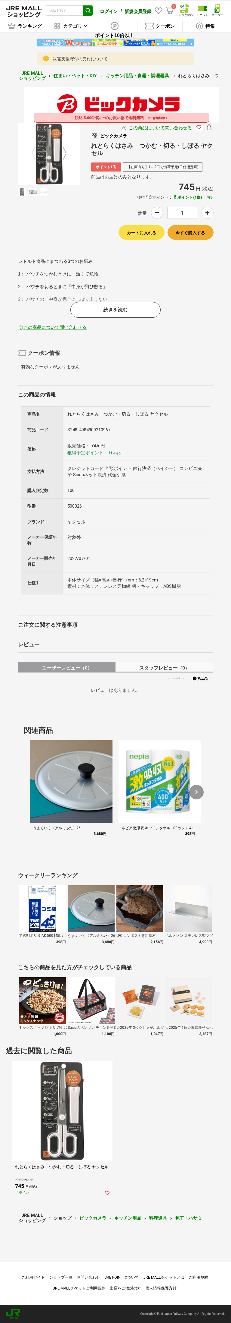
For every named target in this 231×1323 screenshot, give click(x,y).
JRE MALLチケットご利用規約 (79, 1288)
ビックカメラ (92, 1218)
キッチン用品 (127, 1218)
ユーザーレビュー (67, 668)
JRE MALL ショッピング (32, 76)
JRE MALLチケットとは (163, 1277)
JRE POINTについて (121, 1277)
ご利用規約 (198, 1277)
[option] (49, 154)
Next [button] (61, 154)
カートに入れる (141, 232)
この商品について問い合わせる (160, 128)
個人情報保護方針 (161, 1288)
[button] (196, 792)
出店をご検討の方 (125, 1288)
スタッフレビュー (164, 668)
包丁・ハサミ (188, 1218)
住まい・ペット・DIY (76, 75)
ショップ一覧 (60, 1277)
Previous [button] (37, 154)
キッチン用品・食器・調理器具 (138, 75)
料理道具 (158, 1218)
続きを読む (115, 310)
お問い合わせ (88, 1277)
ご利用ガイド (33, 1277)
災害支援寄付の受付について (80, 58)
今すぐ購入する (190, 232)
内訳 (210, 197)
